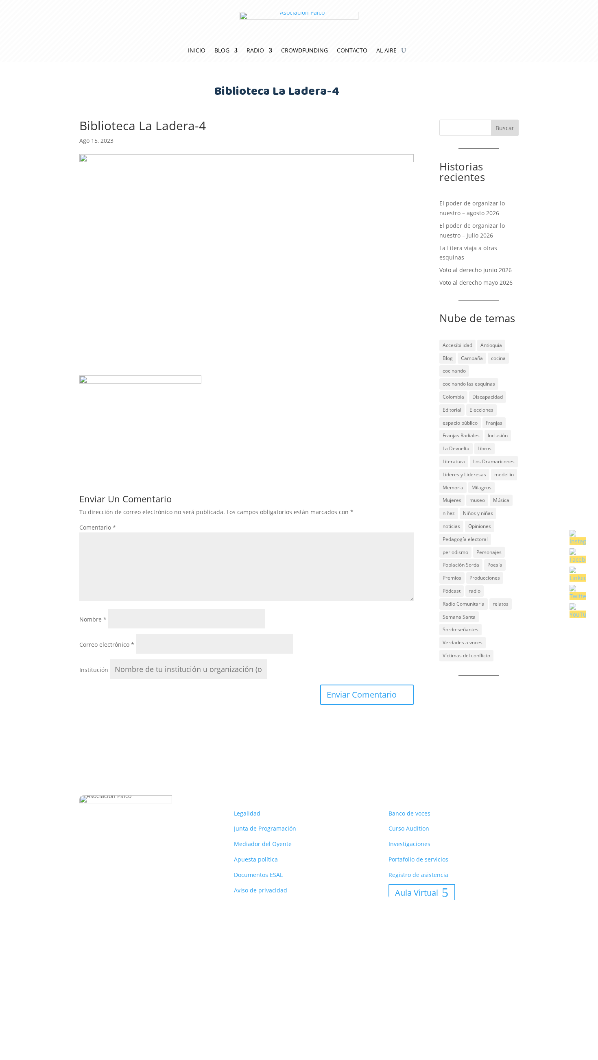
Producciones (484, 577)
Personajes (489, 552)
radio (474, 590)
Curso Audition (408, 828)
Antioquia (491, 345)
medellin (504, 474)
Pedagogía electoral (465, 539)
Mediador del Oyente (263, 844)
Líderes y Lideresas (464, 474)
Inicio (196, 51)
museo (477, 500)
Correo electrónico (106, 644)
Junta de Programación (265, 828)
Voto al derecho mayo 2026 (476, 282)
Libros (484, 448)
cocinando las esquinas (469, 383)
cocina (498, 358)
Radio (255, 51)
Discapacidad (487, 396)
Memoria (453, 487)
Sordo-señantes (460, 629)
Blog (221, 51)
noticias (451, 526)
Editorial (452, 409)
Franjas (494, 422)
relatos (501, 603)
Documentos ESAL (258, 875)
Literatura (454, 461)
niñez (449, 513)
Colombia (453, 396)
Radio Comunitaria (464, 603)
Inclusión (498, 435)
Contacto (352, 51)
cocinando (454, 370)
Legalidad (247, 813)
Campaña (472, 358)
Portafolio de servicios (418, 859)
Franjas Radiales (461, 435)
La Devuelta (456, 448)
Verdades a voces (462, 642)
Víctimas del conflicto (466, 655)
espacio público (460, 422)
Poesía (494, 564)
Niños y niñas (478, 513)
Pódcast (452, 590)
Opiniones (479, 526)
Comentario (97, 527)
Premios (452, 577)
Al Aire (386, 51)
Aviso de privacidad (260, 890)
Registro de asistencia (418, 875)
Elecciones (481, 409)
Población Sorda (461, 564)
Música (501, 500)
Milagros (481, 487)
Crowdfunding (304, 51)
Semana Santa (459, 616)
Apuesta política (256, 859)
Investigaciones (409, 844)
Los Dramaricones (494, 461)
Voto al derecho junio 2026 (475, 270)
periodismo (455, 552)
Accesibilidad (457, 345)
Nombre (93, 619)
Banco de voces (409, 813)
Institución (93, 670)
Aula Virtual (416, 892)
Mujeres (452, 500)
